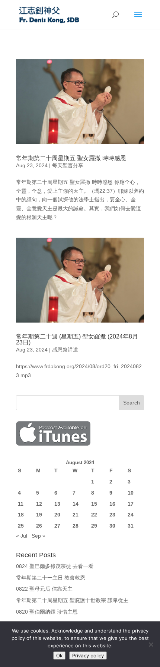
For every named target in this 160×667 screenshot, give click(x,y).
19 (39, 515)
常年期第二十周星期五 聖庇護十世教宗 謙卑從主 (72, 600)
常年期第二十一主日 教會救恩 (50, 578)
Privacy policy (88, 655)
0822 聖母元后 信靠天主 (44, 589)
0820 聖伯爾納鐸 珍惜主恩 (47, 612)
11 (20, 504)
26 (39, 526)
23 (112, 515)
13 (57, 504)
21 (76, 515)
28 (76, 526)
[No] (150, 644)
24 (131, 515)
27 (57, 526)
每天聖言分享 (67, 165)
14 (76, 504)
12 (39, 504)
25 (21, 526)
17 (131, 504)
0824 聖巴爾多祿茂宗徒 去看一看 (54, 566)
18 (21, 515)
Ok (59, 655)
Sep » (38, 536)
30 (112, 526)
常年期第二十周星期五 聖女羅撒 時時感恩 (71, 158)
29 (94, 526)
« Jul (21, 536)
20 (57, 515)
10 (131, 493)
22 (94, 515)
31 (131, 526)
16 (112, 504)
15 (94, 504)
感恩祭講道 (65, 350)
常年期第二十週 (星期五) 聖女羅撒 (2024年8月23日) (77, 339)
